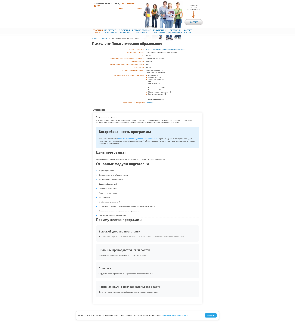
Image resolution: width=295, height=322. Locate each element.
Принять (210, 315)
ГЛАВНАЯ (98, 31)
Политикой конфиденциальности (175, 315)
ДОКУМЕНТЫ (159, 31)
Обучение (103, 38)
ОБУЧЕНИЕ (125, 31)
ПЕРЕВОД (175, 31)
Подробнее (150, 103)
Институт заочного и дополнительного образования (165, 49)
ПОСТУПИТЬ (110, 31)
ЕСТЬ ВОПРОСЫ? (141, 31)
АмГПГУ (188, 31)
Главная (95, 38)
